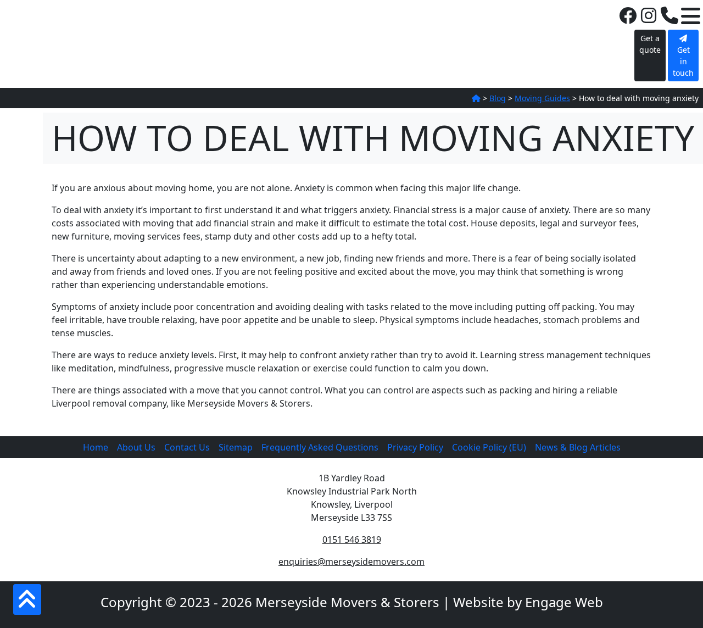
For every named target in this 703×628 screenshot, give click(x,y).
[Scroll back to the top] (27, 599)
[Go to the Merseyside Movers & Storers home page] (59, 26)
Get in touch (683, 61)
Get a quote (650, 44)
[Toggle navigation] (690, 16)
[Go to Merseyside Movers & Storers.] (476, 98)
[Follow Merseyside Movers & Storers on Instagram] (648, 16)
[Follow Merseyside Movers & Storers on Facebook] (628, 16)
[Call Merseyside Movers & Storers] (669, 16)
